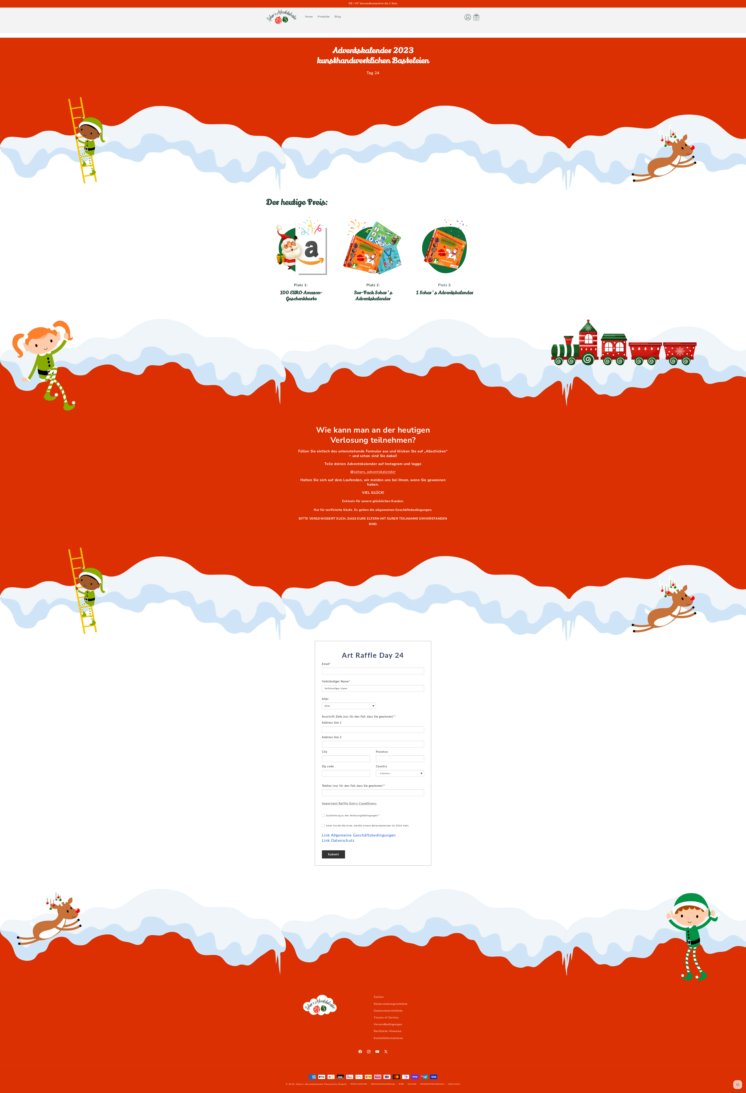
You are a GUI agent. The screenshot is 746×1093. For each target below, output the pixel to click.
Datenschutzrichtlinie (388, 1011)
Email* (326, 664)
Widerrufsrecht (358, 1084)
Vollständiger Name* (336, 681)
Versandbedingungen (388, 1024)
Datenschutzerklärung (383, 1084)
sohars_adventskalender (375, 471)
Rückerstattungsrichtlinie (391, 1004)
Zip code (328, 766)
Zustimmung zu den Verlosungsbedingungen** (353, 815)
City (324, 752)
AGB (401, 1084)
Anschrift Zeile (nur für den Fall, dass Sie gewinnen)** (359, 716)
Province (382, 752)
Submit (333, 854)
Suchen (379, 997)
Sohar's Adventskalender (309, 1084)
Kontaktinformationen (388, 1038)
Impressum (454, 1084)
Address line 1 (332, 722)
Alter (325, 699)
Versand (412, 1084)
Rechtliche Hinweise (387, 1031)
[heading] (373, 656)
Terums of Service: (386, 1017)
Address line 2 (332, 737)
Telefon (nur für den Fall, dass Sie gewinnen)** (353, 786)
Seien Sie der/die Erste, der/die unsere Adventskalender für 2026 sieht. (367, 825)
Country (381, 766)
